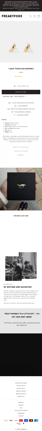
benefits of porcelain (21, 147)
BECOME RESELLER (21, 394)
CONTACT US (21, 396)
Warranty (21, 155)
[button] (19, 76)
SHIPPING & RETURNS (21, 383)
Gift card (8, 204)
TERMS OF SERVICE (21, 391)
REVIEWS (21, 405)
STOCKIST (20, 416)
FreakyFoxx (12, 16)
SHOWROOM (21, 413)
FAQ (21, 408)
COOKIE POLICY (21, 388)
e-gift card (22, 204)
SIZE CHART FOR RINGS (21, 410)
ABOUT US (21, 402)
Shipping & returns (21, 151)
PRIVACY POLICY (21, 385)
